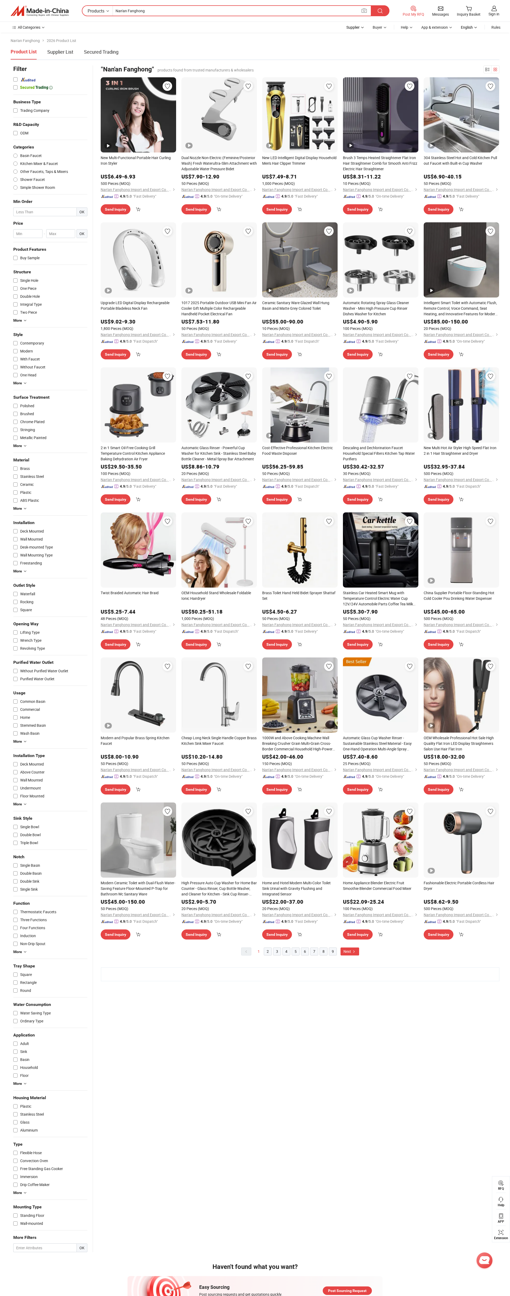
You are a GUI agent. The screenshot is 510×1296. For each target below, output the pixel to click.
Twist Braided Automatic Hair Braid (130, 592)
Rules (495, 27)
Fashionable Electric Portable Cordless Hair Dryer (459, 885)
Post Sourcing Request (347, 1291)
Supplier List (60, 52)
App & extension (434, 27)
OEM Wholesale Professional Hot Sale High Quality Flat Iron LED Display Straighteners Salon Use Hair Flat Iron (459, 743)
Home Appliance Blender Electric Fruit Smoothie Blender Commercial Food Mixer (377, 885)
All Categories (29, 27)
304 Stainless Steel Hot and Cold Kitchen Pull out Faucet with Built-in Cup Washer (460, 160)
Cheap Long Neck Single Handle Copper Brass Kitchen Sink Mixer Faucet (219, 740)
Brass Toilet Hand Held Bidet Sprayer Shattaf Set (298, 595)
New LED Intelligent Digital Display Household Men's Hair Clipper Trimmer (299, 160)
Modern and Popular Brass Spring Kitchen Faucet (135, 740)
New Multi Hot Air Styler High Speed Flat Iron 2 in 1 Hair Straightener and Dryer (460, 450)
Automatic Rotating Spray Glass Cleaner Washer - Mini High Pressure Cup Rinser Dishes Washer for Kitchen (376, 308)
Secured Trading (101, 52)
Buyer (377, 27)
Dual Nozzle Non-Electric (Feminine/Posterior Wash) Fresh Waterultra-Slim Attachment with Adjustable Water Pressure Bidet (219, 163)
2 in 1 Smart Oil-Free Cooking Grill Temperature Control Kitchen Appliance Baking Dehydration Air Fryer (133, 453)
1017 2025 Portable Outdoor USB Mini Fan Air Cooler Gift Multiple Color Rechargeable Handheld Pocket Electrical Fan (219, 308)
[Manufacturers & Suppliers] (40, 10)
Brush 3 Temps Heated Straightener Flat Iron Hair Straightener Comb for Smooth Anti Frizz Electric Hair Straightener (380, 163)
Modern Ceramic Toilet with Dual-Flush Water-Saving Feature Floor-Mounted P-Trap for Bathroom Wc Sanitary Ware (138, 888)
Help (404, 27)
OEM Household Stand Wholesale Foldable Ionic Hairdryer (216, 595)
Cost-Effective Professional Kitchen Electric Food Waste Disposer (297, 450)
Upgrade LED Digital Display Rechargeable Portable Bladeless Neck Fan (135, 305)
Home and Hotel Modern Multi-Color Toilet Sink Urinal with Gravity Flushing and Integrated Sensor (296, 888)
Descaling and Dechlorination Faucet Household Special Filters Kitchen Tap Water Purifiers (379, 453)
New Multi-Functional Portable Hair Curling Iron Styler (136, 160)
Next (347, 951)
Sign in (493, 13)
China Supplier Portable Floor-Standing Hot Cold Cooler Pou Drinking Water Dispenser (459, 595)
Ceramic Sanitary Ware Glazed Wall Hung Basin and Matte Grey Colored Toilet (295, 305)
